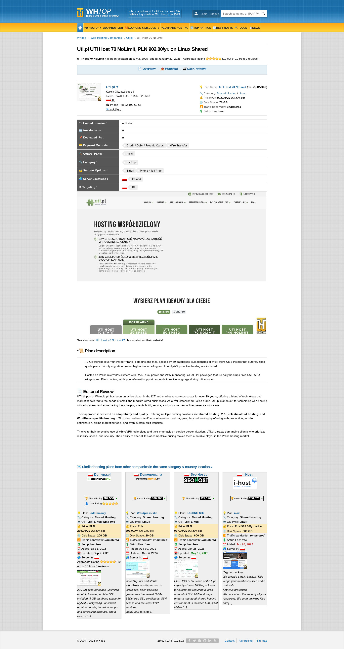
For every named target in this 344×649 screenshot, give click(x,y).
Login (203, 13)
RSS (215, 640)
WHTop (81, 37)
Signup (214, 13)
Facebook (189, 640)
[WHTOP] (80, 27)
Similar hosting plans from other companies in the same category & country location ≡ (147, 467)
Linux (242, 93)
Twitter (194, 640)
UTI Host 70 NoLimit (108, 340)
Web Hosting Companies (106, 37)
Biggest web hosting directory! (102, 16)
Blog (199, 640)
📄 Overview (147, 68)
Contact (230, 640)
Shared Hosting (226, 93)
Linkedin (210, 640)
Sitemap (262, 640)
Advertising (246, 640)
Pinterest (204, 640)
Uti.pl (129, 37)
